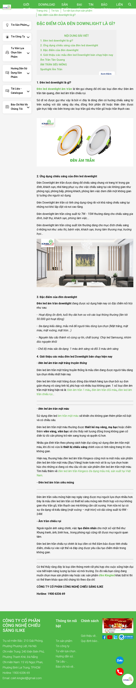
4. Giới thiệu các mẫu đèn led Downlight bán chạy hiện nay (76, 55)
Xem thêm (106, 74)
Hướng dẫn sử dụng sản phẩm (19, 72)
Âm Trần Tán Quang (52, 59)
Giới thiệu (27, 7)
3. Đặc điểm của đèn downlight (59, 50)
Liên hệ (119, 7)
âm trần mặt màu (68, 415)
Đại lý (79, 7)
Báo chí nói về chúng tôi (19, 106)
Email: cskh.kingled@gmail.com (22, 678)
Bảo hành (105, 7)
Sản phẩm (65, 7)
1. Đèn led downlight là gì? (56, 40)
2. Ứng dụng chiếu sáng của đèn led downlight (69, 45)
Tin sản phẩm (19, 24)
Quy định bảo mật (89, 641)
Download (46, 4)
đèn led (123, 390)
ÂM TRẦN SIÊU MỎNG (53, 64)
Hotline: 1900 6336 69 (16, 673)
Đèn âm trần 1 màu (78, 390)
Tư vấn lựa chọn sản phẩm (17, 52)
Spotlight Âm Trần (51, 69)
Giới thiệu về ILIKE (88, 636)
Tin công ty (18, 36)
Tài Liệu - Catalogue (17, 90)
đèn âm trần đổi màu (104, 390)
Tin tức (91, 7)
